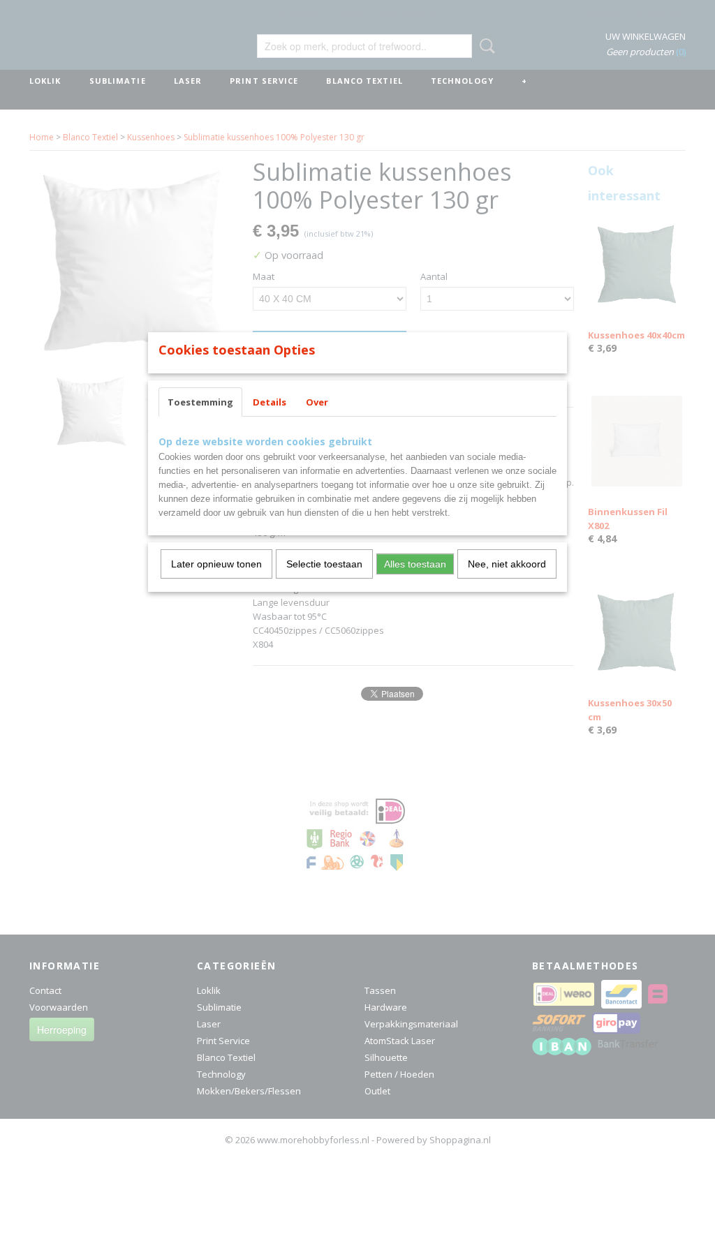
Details (269, 402)
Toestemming (200, 402)
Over (317, 402)
